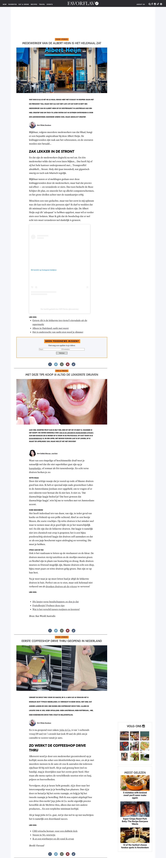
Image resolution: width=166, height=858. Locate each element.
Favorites (12, 4)
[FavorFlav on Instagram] (155, 4)
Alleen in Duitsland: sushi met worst (50, 328)
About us (141, 4)
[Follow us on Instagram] (62, 365)
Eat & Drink (24, 4)
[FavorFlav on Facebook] (152, 4)
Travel (42, 4)
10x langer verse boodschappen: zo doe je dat (55, 601)
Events (50, 4)
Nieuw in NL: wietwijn (43, 835)
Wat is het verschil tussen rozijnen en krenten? (56, 609)
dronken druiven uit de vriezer (61, 586)
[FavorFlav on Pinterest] (161, 4)
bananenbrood (35, 438)
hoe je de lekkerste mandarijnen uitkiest (76, 433)
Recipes (34, 4)
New (5, 4)
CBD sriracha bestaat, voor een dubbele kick (54, 831)
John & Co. (65, 730)
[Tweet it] (56, 365)
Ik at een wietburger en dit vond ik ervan (53, 839)
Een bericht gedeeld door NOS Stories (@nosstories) (59, 309)
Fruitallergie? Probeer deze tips (48, 605)
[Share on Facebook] (50, 365)
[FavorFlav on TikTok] (158, 4)
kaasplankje (35, 468)
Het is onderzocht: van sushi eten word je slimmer (57, 332)
